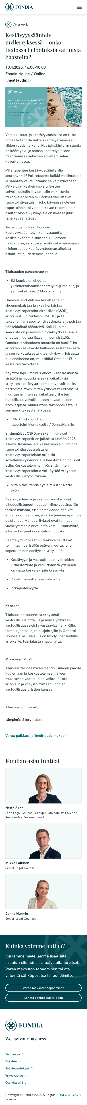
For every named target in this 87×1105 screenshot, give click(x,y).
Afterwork (20, 24)
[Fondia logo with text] (19, 7)
